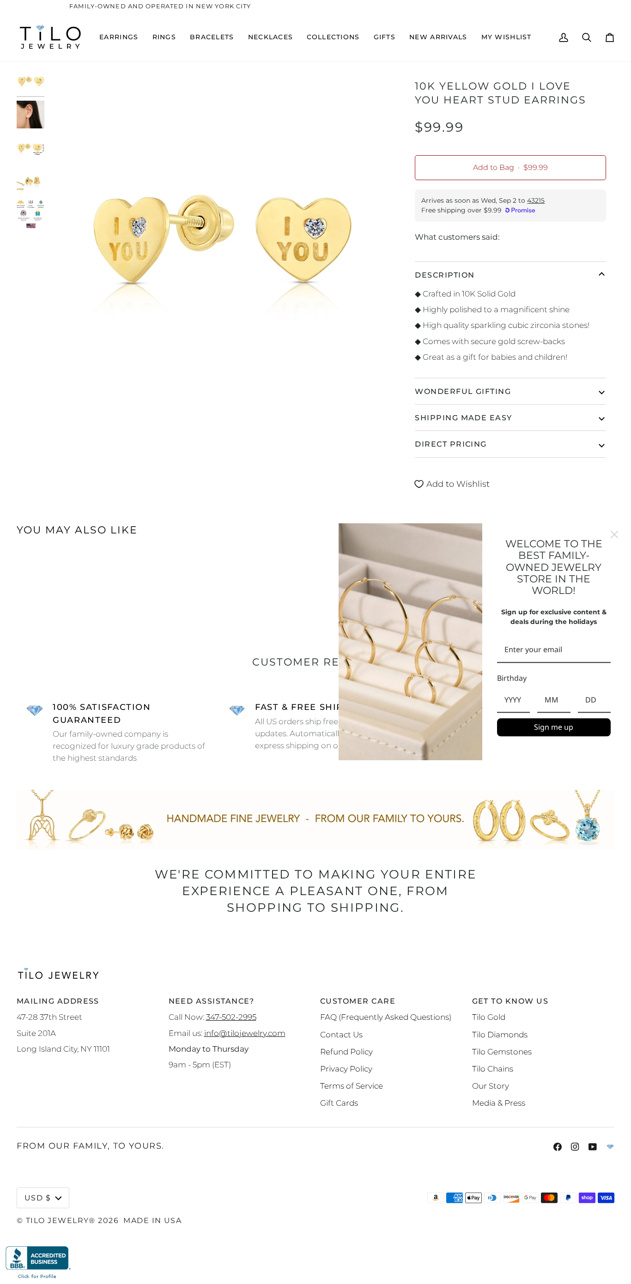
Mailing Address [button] (58, 1000)
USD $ (37, 1197)
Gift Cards (339, 1103)
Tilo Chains (492, 1068)
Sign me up (553, 727)
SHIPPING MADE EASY (463, 417)
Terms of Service (351, 1085)
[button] (118, 37)
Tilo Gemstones (502, 1051)
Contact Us (341, 1034)
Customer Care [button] (357, 1000)
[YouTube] (593, 1147)
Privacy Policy (346, 1068)
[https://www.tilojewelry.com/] (610, 1147)
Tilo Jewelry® (61, 1220)
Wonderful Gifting (463, 391)
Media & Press (498, 1103)
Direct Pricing (450, 443)
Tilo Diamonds (500, 1034)
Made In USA (152, 1220)
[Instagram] (575, 1147)
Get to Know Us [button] (510, 1000)
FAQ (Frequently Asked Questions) (385, 1017)
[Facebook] (557, 1147)
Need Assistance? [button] (212, 1000)
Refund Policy (346, 1051)
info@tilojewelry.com (244, 1033)
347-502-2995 (231, 1017)
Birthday (512, 678)
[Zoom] (218, 239)
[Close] (614, 534)
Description (444, 274)
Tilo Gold (488, 1017)
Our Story (490, 1085)
